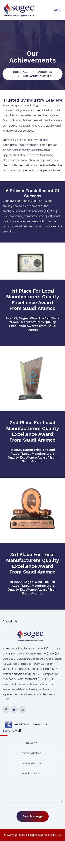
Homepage (20, 71)
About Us (45, 71)
